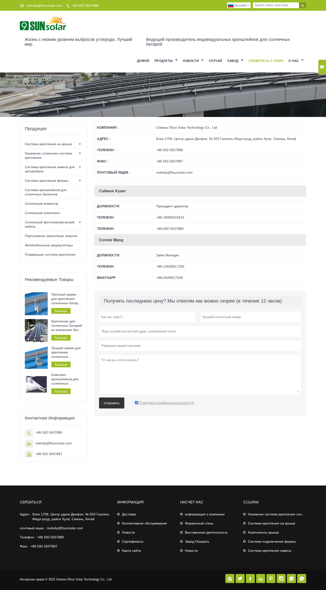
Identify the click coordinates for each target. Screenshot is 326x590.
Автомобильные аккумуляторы (49, 245)
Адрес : (25, 514)
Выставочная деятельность (206, 532)
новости (191, 61)
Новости (128, 532)
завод (233, 61)
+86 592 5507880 (85, 5)
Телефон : (28, 537)
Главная (26, 95)
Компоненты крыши (263, 532)
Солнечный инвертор (41, 203)
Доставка (129, 514)
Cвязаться (31, 502)
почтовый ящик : (33, 528)
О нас (294, 61)
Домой (143, 61)
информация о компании (205, 514)
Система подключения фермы (272, 541)
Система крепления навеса (269, 550)
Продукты (164, 61)
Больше (61, 311)
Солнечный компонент (42, 213)
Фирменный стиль (199, 523)
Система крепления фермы (46, 180)
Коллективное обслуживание (144, 523)
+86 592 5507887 (49, 454)
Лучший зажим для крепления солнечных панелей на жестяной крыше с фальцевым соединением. (66, 352)
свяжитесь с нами (265, 61)
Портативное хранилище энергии (51, 236)
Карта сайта (131, 550)
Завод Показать (197, 541)
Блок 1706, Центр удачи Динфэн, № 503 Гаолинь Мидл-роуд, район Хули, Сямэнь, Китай (70, 516)
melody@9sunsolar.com (44, 5)
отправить (112, 403)
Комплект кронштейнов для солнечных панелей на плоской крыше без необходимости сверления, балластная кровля (66, 379)
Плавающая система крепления (50, 254)
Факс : (24, 546)
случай (215, 61)
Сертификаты (132, 541)
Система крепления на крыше (48, 144)
